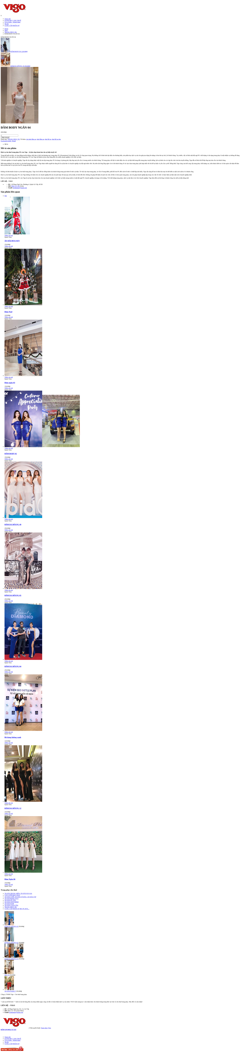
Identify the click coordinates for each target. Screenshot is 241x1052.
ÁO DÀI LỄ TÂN (10, 900)
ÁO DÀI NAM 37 (10, 991)
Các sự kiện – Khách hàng (12, 22)
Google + (9, 141)
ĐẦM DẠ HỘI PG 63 (11, 926)
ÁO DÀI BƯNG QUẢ (11, 898)
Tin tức (7, 24)
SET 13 (7, 975)
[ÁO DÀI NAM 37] (122, 983)
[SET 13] (122, 967)
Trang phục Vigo (46, 1028)
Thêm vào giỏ (5, 137)
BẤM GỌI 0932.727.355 (8, 1029)
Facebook (4, 141)
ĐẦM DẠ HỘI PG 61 (11, 959)
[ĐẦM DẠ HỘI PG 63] (122, 918)
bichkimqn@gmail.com (20, 188)
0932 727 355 (15, 186)
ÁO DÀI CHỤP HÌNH (12, 902)
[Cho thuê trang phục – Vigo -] (14, 14)
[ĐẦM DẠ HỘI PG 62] (122, 934)
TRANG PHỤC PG (14, 139)
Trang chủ (8, 19)
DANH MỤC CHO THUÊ (13, 20)
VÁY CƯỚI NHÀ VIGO (12, 895)
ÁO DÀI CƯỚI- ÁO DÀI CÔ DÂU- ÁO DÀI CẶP (20, 897)
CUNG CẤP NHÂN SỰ (12, 25)
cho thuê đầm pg (31, 139)
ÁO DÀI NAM (9, 903)
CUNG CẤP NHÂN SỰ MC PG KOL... (17, 909)
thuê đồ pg (48, 139)
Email (14, 141)
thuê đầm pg (40, 139)
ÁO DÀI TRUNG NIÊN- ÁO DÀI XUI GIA (18, 893)
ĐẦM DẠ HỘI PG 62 (11, 942)
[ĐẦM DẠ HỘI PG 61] (122, 951)
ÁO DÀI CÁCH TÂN (11, 905)
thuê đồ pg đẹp (56, 139)
